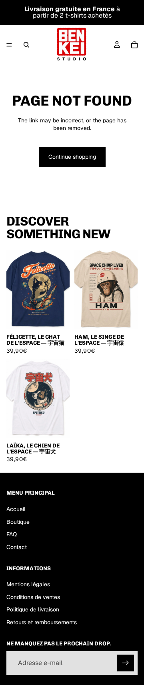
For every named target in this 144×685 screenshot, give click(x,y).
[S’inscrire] (125, 663)
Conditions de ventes (33, 597)
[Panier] (134, 45)
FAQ (11, 534)
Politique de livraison (32, 609)
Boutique (18, 521)
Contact (16, 547)
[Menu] (9, 45)
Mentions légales (28, 584)
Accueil (16, 509)
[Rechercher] (26, 45)
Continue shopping (72, 156)
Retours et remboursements (41, 622)
